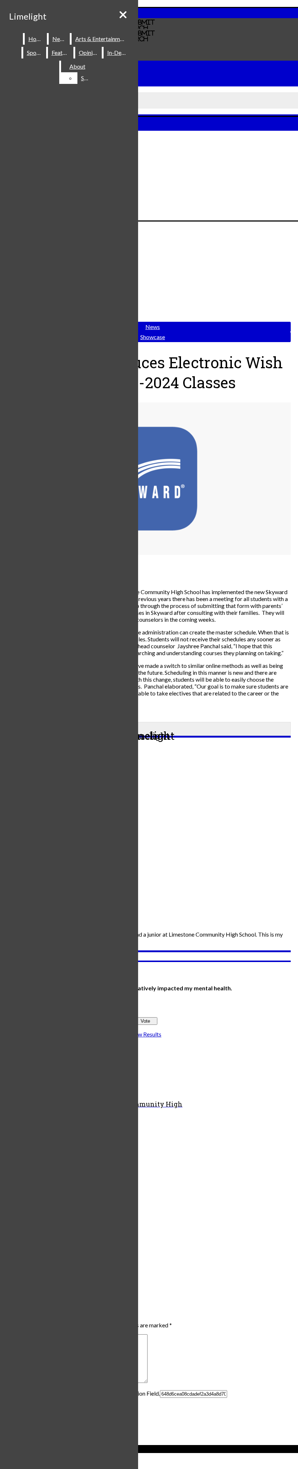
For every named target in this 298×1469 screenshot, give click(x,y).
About (77, 66)
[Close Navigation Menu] (123, 14)
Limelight (28, 16)
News (59, 38)
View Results (145, 1034)
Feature (61, 52)
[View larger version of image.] (145, 479)
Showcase (152, 336)
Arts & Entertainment (101, 38)
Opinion (89, 52)
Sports (35, 52)
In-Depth (118, 52)
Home (36, 38)
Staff (87, 77)
